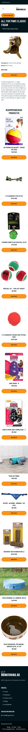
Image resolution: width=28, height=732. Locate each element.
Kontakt (14, 727)
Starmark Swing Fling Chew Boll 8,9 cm (14, 242)
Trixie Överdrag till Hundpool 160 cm (14, 598)
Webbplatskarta (21, 729)
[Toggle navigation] (3, 8)
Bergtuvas (7, 695)
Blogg (6, 701)
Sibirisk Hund (8, 698)
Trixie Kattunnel (14, 476)
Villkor (19, 727)
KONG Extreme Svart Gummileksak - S (14, 430)
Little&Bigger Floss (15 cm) (14, 196)
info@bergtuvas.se (6, 2)
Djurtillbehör (8, 15)
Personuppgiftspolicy (8, 729)
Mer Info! (14, 75)
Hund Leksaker (16, 63)
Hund (10, 63)
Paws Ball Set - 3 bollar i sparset (14, 289)
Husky (6, 691)
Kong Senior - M (14, 383)
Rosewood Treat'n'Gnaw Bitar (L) (14, 552)
